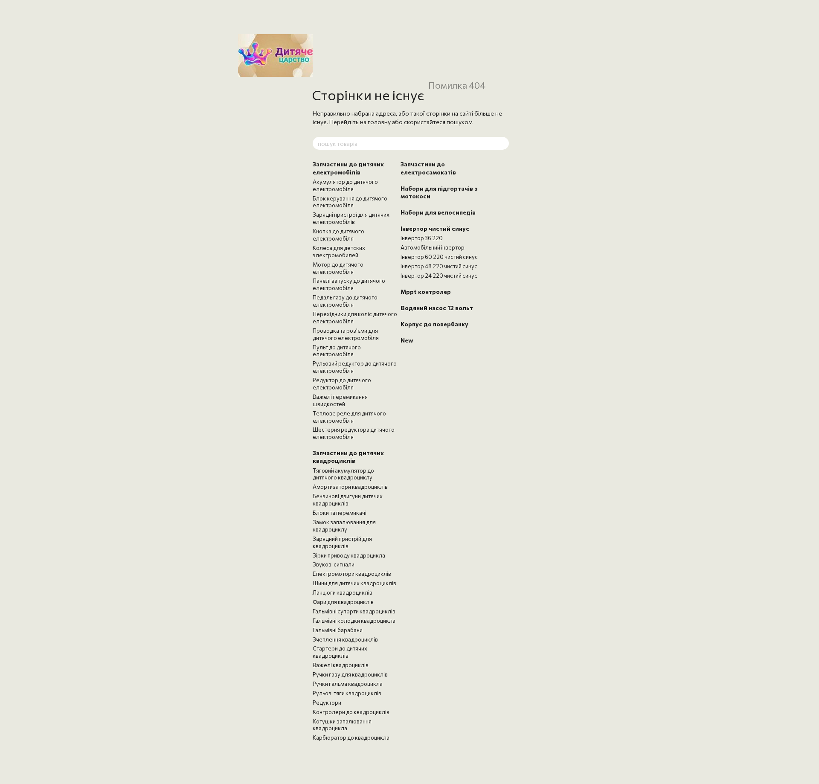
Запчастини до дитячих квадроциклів (348, 456)
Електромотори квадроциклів (352, 573)
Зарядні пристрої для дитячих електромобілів (351, 218)
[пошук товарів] (502, 143)
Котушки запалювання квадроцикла (342, 725)
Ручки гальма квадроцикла (348, 683)
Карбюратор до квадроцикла (351, 737)
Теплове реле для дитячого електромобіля (349, 417)
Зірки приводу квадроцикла (349, 555)
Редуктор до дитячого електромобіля (342, 384)
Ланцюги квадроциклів (342, 592)
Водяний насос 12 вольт (437, 307)
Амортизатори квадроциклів (350, 486)
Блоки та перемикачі (339, 512)
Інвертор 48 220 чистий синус (439, 266)
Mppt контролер (426, 291)
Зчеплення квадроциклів (345, 639)
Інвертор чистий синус (435, 228)
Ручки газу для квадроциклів (350, 674)
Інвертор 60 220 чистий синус (439, 256)
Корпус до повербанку (434, 324)
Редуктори (327, 702)
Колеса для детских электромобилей (339, 251)
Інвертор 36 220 (422, 238)
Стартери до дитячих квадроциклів (340, 652)
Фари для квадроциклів (343, 601)
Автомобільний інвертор (433, 247)
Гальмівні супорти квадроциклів (354, 611)
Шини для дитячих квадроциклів (354, 583)
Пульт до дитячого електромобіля (337, 351)
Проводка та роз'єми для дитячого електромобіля (346, 334)
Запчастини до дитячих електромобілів (348, 167)
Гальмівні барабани (338, 630)
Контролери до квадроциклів (351, 712)
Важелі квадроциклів (341, 665)
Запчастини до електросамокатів (428, 167)
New (407, 340)
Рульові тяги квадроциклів (347, 693)
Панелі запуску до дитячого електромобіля (349, 284)
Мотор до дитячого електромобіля (338, 268)
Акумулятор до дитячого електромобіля (345, 185)
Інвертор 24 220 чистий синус (439, 275)
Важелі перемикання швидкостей (340, 400)
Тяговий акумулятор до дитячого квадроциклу (343, 474)
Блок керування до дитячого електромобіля (350, 202)
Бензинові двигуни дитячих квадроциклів (348, 500)
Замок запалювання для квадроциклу (344, 526)
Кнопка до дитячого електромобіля (338, 235)
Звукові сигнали (333, 564)
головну (379, 121)
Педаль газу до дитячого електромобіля (345, 301)
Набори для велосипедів (438, 212)
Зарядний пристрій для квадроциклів (342, 542)
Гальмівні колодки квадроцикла (354, 620)
